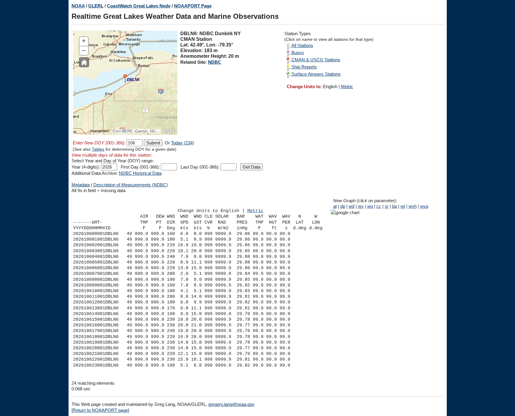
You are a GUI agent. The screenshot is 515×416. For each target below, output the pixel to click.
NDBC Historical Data (140, 173)
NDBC (214, 62)
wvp (424, 206)
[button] (84, 62)
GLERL (95, 5)
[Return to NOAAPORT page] (100, 410)
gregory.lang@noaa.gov (231, 404)
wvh (413, 206)
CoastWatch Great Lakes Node (138, 5)
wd (351, 206)
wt (403, 206)
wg (370, 206)
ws (361, 206)
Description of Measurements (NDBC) (130, 184)
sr (387, 206)
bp (394, 206)
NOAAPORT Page (193, 5)
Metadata (81, 184)
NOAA (78, 5)
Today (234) (182, 142)
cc (378, 206)
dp (342, 206)
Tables (98, 149)
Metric (347, 86)
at (335, 206)
